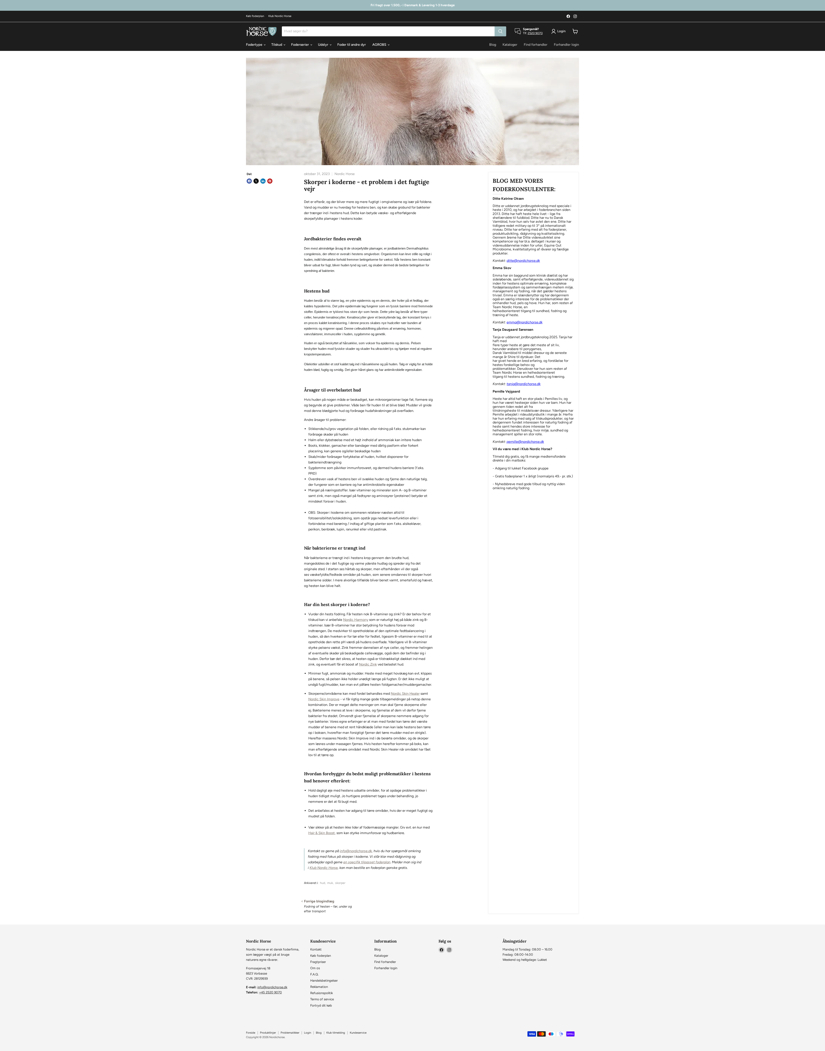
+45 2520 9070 (270, 992)
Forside (250, 1032)
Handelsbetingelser (324, 980)
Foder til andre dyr (351, 45)
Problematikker (290, 1032)
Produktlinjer (268, 1032)
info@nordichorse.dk (272, 987)
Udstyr (323, 45)
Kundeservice (358, 1032)
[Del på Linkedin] (263, 181)
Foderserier (300, 45)
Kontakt (316, 949)
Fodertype (254, 45)
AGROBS (379, 45)
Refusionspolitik (321, 993)
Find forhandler (535, 45)
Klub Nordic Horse (279, 16)
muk (330, 883)
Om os (315, 968)
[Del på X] (256, 181)
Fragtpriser (318, 962)
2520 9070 (535, 33)
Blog (492, 45)
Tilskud (277, 45)
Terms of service (322, 999)
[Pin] (269, 181)
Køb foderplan (255, 16)
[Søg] (500, 31)
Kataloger (510, 45)
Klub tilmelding (335, 1032)
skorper (340, 883)
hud (322, 883)
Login (307, 1032)
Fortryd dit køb (321, 1005)
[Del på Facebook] (249, 181)
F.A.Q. (314, 974)
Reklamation (319, 987)
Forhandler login (566, 45)
